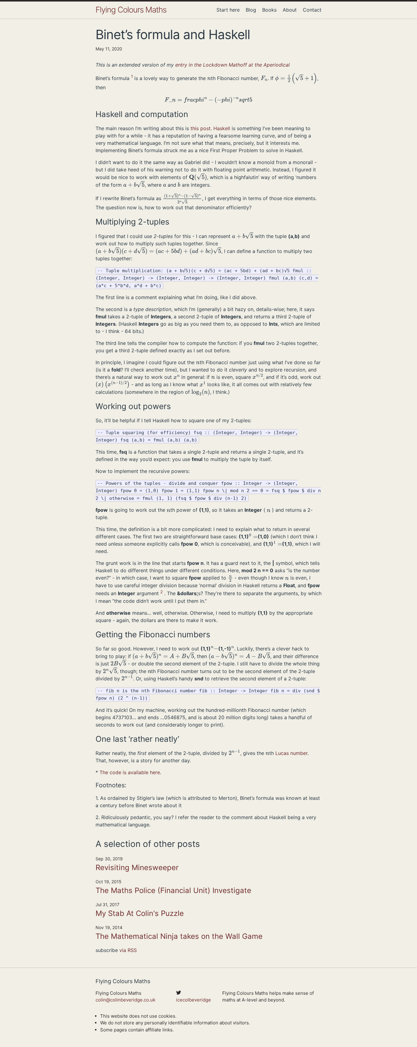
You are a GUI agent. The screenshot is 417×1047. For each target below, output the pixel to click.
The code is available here (130, 772)
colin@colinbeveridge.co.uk (125, 1000)
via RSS (128, 950)
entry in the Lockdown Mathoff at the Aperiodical (232, 65)
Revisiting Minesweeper (137, 867)
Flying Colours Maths (131, 9)
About (290, 10)
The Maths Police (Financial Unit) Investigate (173, 890)
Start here (228, 10)
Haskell (221, 128)
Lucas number (291, 753)
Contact (312, 10)
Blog (251, 10)
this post (200, 128)
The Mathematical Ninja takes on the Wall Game (179, 936)
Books (269, 10)
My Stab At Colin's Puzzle (140, 913)
